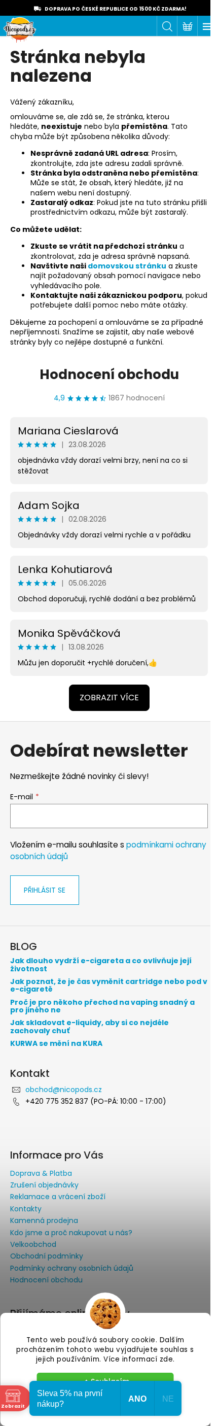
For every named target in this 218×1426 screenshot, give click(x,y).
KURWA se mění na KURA (56, 1043)
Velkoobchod (33, 1244)
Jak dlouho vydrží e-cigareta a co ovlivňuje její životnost (101, 965)
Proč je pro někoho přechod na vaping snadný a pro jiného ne (102, 1006)
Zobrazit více (109, 697)
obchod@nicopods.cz (63, 1089)
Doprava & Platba (41, 1173)
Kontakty (26, 1209)
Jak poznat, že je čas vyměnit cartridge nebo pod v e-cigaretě (108, 986)
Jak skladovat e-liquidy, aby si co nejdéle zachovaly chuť (89, 1027)
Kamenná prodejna (44, 1220)
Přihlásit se (44, 890)
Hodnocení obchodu (109, 374)
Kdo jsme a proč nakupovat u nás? (71, 1233)
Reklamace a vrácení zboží (57, 1197)
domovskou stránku (127, 266)
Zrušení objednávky (44, 1185)
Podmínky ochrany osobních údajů (71, 1268)
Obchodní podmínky (46, 1256)
